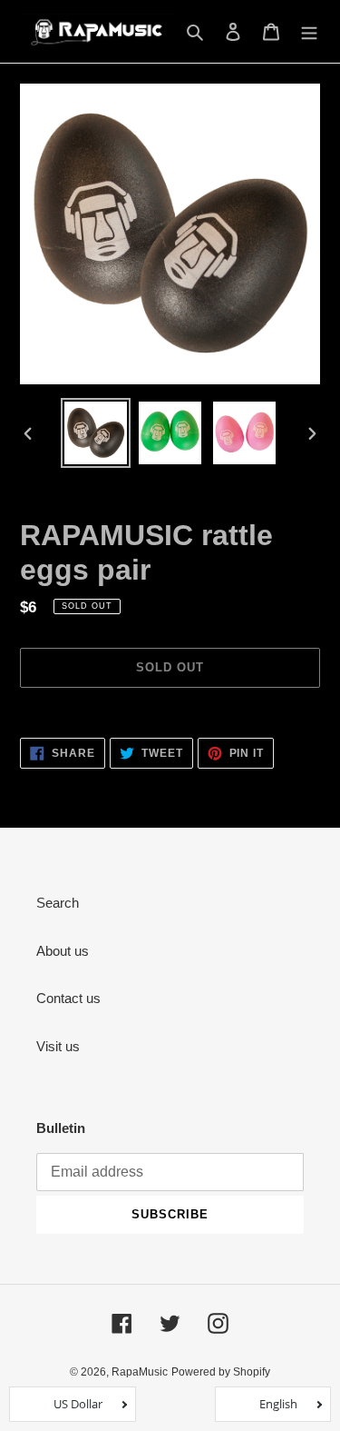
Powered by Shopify (220, 1372)
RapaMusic (140, 1372)
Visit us (58, 1046)
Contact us (68, 998)
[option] (96, 432)
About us (62, 951)
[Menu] (309, 31)
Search (57, 902)
